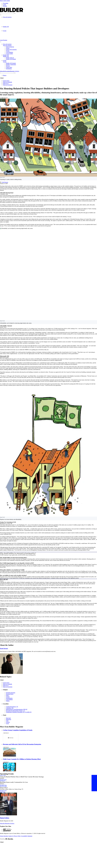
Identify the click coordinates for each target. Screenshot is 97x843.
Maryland (8, 718)
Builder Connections (11, 33)
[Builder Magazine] (11, 11)
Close (2, 842)
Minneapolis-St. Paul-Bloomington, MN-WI (16, 709)
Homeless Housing (10, 692)
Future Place (9, 36)
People (7, 22)
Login (4, 4)
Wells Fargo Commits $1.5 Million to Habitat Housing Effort (22, 759)
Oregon (8, 722)
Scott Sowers (5, 182)
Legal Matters (9, 699)
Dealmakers (9, 37)
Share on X (5, 83)
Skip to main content (5, 0)
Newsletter (5, 3)
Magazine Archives (14, 71)
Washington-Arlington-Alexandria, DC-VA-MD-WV (19, 712)
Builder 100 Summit (11, 29)
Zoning (8, 696)
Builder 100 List (10, 28)
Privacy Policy (17, 836)
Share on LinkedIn (7, 82)
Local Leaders (9, 25)
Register (5, 6)
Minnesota (8, 719)
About (1, 836)
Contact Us (11, 836)
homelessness (9, 698)
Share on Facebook (7, 84)
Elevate (8, 34)
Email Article (6, 80)
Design (7, 19)
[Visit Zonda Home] (6, 839)
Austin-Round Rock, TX (12, 706)
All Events (2, 792)
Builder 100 (6, 26)
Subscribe (2, 71)
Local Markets (9, 24)
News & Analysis (7, 17)
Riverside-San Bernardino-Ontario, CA (15, 710)
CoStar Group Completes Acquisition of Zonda (17, 730)
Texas (7, 723)
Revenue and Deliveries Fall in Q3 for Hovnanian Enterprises (22, 744)
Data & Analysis (10, 18)
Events (4, 30)
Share (2, 78)
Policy (7, 695)
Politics (8, 700)
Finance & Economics (11, 21)
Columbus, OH (9, 708)
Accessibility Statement (26, 836)
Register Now (3, 779)
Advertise (5, 836)
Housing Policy (9, 694)
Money (4, 75)
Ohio (7, 720)
